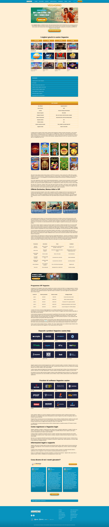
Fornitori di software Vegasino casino (38, 89)
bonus (46, 320)
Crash (60, 40)
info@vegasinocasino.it (73, 514)
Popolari (36, 40)
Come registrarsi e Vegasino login (38, 91)
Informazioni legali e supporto (37, 93)
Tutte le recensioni (54, 494)
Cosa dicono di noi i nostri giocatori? (38, 95)
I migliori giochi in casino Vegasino (38, 80)
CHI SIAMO (34, 82)
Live (48, 40)
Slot (71, 40)
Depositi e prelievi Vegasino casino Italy (39, 87)
